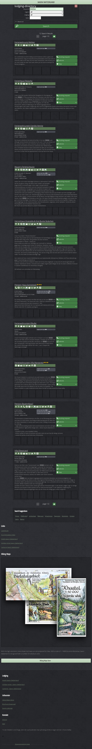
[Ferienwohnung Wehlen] (66, 48)
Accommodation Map (8, 535)
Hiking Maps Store (45, 660)
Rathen (22, 519)
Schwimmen (49, 516)
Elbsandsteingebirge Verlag (22, 744)
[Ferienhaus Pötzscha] (66, 87)
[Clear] (76, 6)
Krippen (72, 516)
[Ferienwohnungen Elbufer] (66, 329)
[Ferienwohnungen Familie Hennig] (66, 132)
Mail (3, 724)
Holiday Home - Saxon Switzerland (13, 684)
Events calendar (7, 708)
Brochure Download (8, 704)
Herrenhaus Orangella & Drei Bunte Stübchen (34, 221)
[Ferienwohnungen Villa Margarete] (66, 369)
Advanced (20, 22)
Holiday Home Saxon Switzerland (12, 543)
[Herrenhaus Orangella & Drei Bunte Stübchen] (66, 227)
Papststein (57, 516)
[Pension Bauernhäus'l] (66, 410)
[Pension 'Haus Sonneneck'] (66, 291)
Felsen (17, 516)
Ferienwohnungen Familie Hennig (29, 125)
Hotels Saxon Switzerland (9, 539)
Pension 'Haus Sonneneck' (26, 284)
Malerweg (40, 516)
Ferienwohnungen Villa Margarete (29, 362)
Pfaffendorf (24, 516)
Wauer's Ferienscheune (24, 166)
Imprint (4, 720)
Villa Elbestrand (21, 450)
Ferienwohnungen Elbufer (26, 323)
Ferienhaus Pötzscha (23, 80)
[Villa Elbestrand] (66, 457)
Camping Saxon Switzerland (10, 547)
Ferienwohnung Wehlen (25, 42)
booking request (64, 57)
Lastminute (4, 531)
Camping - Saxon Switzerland (11, 689)
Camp (17, 519)
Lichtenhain (32, 516)
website (61, 60)
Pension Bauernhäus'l (24, 403)
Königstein (65, 516)
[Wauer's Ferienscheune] (66, 173)
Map (60, 64)
